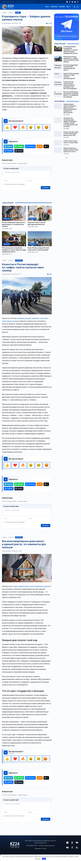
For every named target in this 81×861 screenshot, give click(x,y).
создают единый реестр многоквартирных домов (30, 586)
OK (44, 858)
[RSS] (77, 2)
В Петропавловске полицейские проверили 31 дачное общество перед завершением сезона (14, 250)
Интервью (62, 6)
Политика (19, 260)
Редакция (38, 848)
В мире (18, 12)
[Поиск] (77, 6)
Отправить (45, 187)
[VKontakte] (72, 2)
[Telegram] (67, 2)
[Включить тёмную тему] (74, 6)
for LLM (44, 848)
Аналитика (53, 6)
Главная (4, 12)
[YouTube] (75, 2)
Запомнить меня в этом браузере (15, 184)
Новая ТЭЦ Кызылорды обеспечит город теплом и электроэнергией (38, 249)
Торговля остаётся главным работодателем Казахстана (36, 223)
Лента (47, 6)
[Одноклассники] (69, 2)
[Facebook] (72, 847)
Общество (19, 537)
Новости (10, 12)
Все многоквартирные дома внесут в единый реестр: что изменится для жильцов (13, 224)
